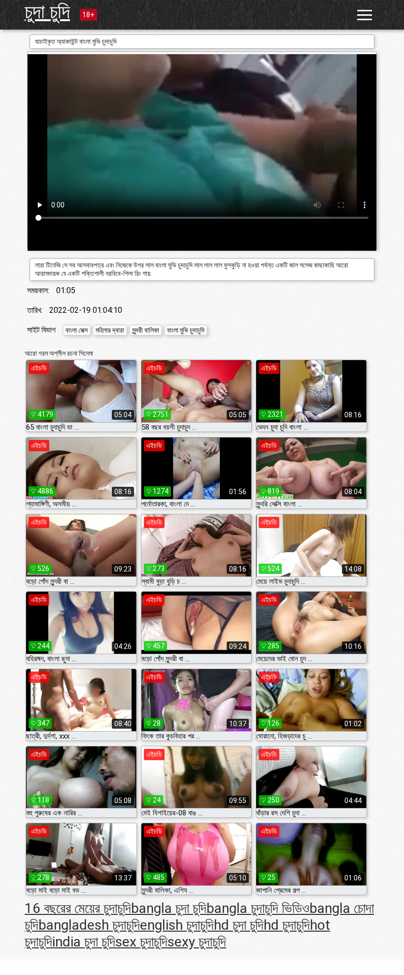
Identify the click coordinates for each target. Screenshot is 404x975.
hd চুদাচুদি (287, 925)
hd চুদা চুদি (239, 925)
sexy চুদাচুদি (197, 942)
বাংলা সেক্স (77, 330)
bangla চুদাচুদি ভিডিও (257, 908)
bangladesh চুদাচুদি (89, 925)
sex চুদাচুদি (141, 942)
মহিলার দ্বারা (110, 330)
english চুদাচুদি (177, 925)
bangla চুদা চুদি (168, 908)
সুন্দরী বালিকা (145, 330)
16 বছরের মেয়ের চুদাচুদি (78, 908)
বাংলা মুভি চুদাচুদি (185, 330)
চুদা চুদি (47, 11)
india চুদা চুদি (83, 942)
